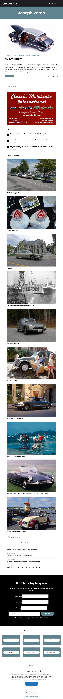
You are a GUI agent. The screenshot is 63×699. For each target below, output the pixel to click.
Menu (59, 3)
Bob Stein (9, 541)
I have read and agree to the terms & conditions (32, 618)
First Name (18, 596)
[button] (40, 671)
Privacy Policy (34, 696)
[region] (31, 108)
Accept (31, 684)
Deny (31, 688)
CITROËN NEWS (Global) (32, 55)
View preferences (31, 693)
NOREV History (13, 58)
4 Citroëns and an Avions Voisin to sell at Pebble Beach (23, 561)
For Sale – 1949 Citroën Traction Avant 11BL (19, 555)
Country (18, 608)
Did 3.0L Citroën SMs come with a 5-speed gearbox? (22, 549)
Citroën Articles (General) (14, 55)
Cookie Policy (28, 696)
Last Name (18, 602)
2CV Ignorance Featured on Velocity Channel (20, 543)
